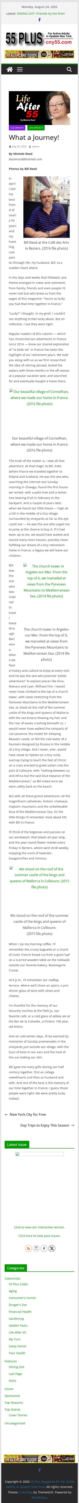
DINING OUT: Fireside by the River (41, 13)
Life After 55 (36, 127)
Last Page (15, 1374)
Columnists (17, 127)
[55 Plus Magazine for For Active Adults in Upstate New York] (10, 69)
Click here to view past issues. (40, 1236)
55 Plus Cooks (18, 1284)
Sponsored (12, 1396)
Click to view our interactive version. (39, 1227)
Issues (9, 1389)
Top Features (14, 1403)
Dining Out (16, 1367)
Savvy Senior (18, 1346)
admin (35, 146)
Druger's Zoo (18, 1305)
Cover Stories (18, 1415)
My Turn (15, 1339)
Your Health (17, 1353)
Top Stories (12, 1409)
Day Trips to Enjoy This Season (44, 1125)
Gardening (16, 1319)
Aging (13, 1291)
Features (11, 1361)
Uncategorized (15, 1423)
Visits (12, 1381)
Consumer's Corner (22, 1298)
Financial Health (20, 1312)
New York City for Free (28, 1114)
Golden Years (18, 1325)
